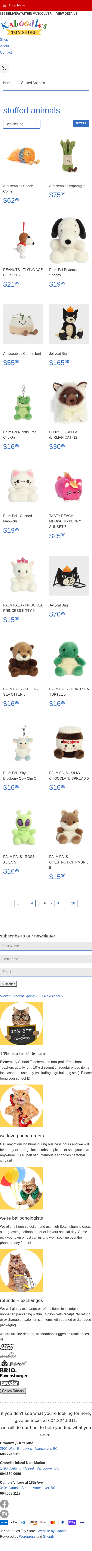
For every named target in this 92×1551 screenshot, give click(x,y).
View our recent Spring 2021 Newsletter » (31, 996)
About (4, 46)
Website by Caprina (53, 1531)
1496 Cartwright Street (29, 1468)
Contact (6, 52)
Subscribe (8, 983)
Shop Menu (17, 5)
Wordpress (27, 1536)
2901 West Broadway (29, 1448)
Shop (4, 39)
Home (7, 83)
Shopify (49, 1536)
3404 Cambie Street (28, 1488)
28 (73, 903)
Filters (81, 123)
